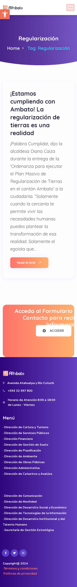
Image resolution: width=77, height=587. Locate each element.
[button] (5, 14)
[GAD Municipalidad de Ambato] (13, 7)
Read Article (26, 262)
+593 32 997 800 (20, 391)
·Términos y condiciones (20, 568)
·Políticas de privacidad (20, 573)
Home (13, 48)
